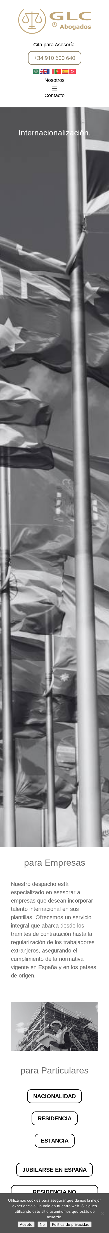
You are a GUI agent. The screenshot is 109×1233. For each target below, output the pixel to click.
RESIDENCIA (55, 1118)
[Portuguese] (58, 71)
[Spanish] (65, 71)
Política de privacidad (70, 1224)
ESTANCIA (54, 1141)
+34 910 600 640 (54, 58)
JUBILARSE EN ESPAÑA (54, 1170)
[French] (50, 71)
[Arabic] (36, 71)
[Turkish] (72, 71)
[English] (43, 71)
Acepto (26, 1224)
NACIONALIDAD (54, 1096)
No (42, 1224)
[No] (102, 1213)
